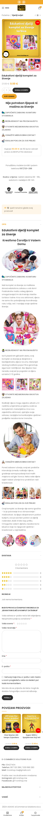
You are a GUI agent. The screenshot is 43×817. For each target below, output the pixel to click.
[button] (11, 748)
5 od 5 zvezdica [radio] (26, 624)
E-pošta (6, 666)
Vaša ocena (8, 624)
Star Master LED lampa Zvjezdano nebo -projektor (11, 737)
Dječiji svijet (17, 15)
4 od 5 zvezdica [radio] (24, 624)
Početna (6, 15)
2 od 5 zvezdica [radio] (20, 624)
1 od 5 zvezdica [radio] (18, 624)
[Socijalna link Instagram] (24, 2)
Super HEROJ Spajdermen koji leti (31, 736)
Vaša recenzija (9, 627)
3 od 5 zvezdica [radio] (22, 624)
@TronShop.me (20, 780)
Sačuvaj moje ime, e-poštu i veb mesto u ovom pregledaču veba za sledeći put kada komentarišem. (21, 680)
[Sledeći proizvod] (40, 15)
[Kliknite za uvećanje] (6, 54)
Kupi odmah (9, 96)
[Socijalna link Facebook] (19, 2)
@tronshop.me (20, 778)
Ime (4, 656)
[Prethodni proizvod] (35, 15)
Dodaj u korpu (21, 90)
